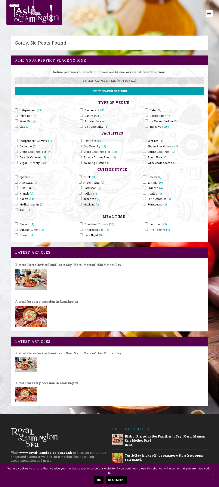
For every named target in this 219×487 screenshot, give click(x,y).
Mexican (91, 204)
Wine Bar (28, 121)
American (28, 182)
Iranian (155, 193)
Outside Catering (32, 157)
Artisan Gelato (96, 121)
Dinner (26, 235)
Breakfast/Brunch (99, 224)
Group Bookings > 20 (100, 151)
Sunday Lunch (31, 229)
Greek (89, 177)
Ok (99, 480)
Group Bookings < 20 (36, 151)
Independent (30, 110)
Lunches (158, 224)
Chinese (155, 188)
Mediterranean (31, 204)
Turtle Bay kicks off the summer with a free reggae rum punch (164, 457)
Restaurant (94, 110)
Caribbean (92, 188)
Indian (90, 193)
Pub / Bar (28, 115)
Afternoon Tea (96, 229)
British (155, 182)
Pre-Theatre (159, 229)
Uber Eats (92, 140)
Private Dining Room (99, 157)
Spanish (26, 177)
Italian (26, 199)
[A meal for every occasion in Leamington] (31, 316)
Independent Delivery (35, 140)
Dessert (26, 224)
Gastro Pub (94, 115)
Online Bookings (161, 151)
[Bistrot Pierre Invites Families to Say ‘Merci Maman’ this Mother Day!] (31, 279)
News (129, 444)
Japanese (92, 199)
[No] (213, 475)
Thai (24, 210)
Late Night (94, 235)
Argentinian (93, 182)
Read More (116, 480)
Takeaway (159, 126)
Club (24, 126)
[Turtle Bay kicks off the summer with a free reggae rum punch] (117, 458)
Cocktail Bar (160, 115)
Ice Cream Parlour (163, 121)
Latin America (159, 199)
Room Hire (158, 157)
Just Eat (155, 140)
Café (155, 110)
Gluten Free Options (164, 146)
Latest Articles (32, 252)
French (26, 193)
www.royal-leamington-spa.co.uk (45, 453)
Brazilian (27, 188)
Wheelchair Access (163, 163)
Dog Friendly (94, 146)
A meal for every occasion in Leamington (46, 302)
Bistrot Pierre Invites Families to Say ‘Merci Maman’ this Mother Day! (68, 265)
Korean (154, 177)
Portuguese (157, 204)
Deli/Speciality (96, 126)
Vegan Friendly (32, 163)
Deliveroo (27, 146)
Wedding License (97, 163)
